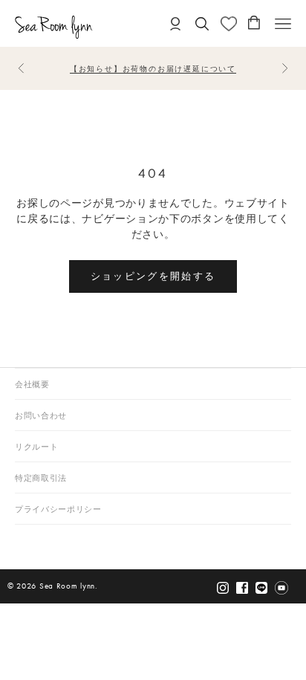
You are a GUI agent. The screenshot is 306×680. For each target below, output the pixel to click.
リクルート (36, 447)
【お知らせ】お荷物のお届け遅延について (153, 69)
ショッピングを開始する (153, 276)
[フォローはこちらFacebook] (242, 588)
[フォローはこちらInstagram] (223, 588)
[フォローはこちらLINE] (261, 588)
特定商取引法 (41, 478)
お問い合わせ (41, 416)
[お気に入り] (229, 24)
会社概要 (32, 384)
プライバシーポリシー (58, 509)
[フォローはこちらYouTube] (281, 588)
